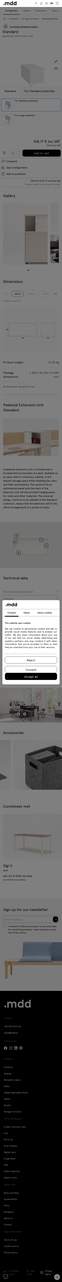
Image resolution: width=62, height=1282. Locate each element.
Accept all (31, 677)
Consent (31, 670)
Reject (31, 660)
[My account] (41, 3)
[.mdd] (10, 3)
